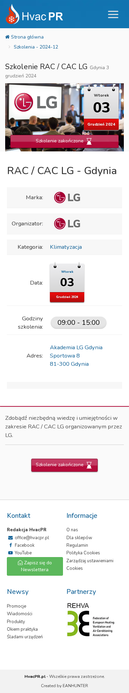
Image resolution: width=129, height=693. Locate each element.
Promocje (16, 606)
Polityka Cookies (83, 553)
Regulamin (77, 545)
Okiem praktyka (22, 629)
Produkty (16, 622)
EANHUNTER (75, 686)
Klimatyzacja (66, 247)
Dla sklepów (79, 538)
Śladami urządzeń (25, 637)
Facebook (24, 545)
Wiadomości (19, 614)
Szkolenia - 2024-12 (36, 47)
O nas (72, 530)
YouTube (23, 553)
